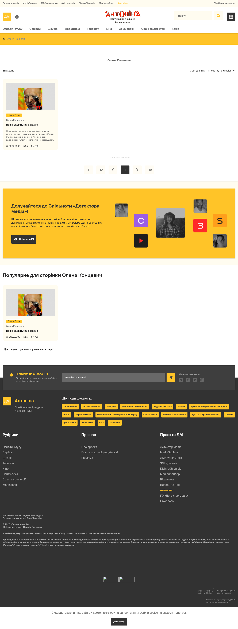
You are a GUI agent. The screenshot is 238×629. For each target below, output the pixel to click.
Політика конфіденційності (99, 452)
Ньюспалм (167, 501)
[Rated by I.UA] (111, 579)
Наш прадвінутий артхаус (22, 124)
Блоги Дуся (14, 115)
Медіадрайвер (106, 3)
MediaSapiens (30, 3)
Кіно (109, 29)
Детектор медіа (11, 3)
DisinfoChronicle (87, 3)
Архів (175, 29)
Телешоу (93, 29)
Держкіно (115, 422)
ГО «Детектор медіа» (224, 3)
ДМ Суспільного (48, 3)
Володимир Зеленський (134, 406)
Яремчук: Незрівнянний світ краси (209, 406)
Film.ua (181, 406)
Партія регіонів (83, 414)
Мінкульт (111, 406)
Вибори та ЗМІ (170, 485)
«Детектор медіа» (20, 524)
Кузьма (229, 414)
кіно (101, 422)
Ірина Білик (69, 422)
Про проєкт (89, 447)
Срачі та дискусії (153, 29)
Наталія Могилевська (174, 414)
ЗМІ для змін (68, 3)
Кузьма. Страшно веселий (205, 414)
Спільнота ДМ (26, 239)
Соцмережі (126, 29)
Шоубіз (52, 29)
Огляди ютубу (12, 29)
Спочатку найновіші (219, 70)
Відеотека (167, 479)
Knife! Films (87, 422)
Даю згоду (119, 621)
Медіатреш (72, 29)
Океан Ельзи (150, 414)
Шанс (66, 414)
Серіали (35, 29)
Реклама (87, 458)
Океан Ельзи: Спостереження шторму (117, 414)
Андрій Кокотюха (162, 406)
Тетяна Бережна (91, 406)
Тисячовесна (70, 406)
